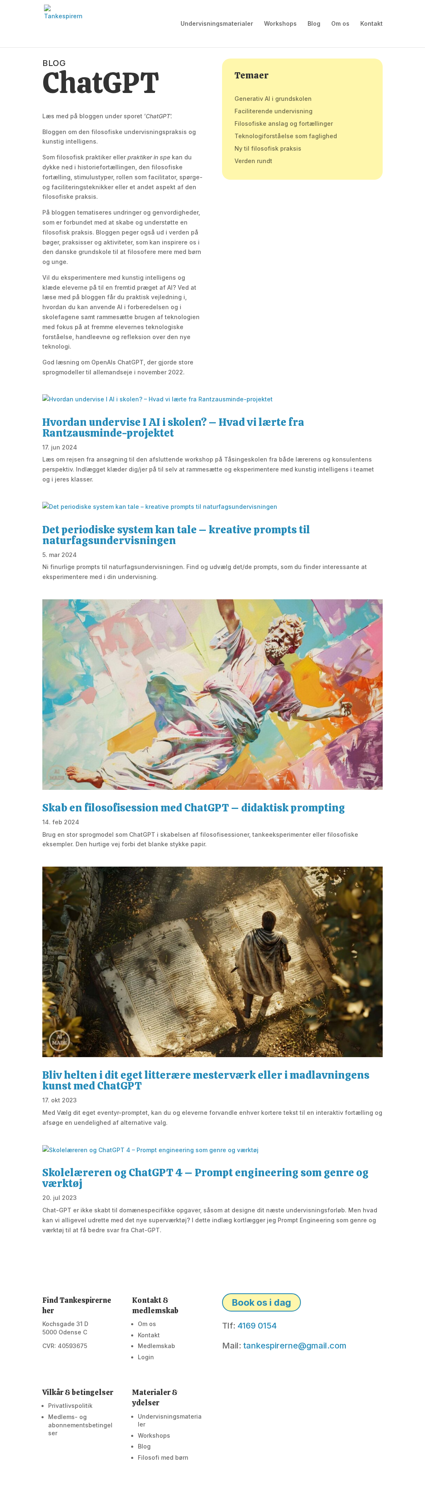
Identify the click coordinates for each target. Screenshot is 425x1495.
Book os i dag (261, 1302)
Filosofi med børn (163, 1457)
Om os (340, 24)
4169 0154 (257, 1326)
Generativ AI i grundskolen (273, 99)
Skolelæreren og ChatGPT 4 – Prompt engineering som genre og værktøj (205, 1177)
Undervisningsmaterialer (217, 24)
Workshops (280, 24)
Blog (314, 24)
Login (146, 1357)
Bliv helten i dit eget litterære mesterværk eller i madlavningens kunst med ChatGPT (205, 1080)
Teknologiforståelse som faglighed (285, 136)
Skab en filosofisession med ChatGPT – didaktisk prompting (193, 808)
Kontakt (371, 24)
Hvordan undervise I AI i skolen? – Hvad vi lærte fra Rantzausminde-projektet (173, 427)
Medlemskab (156, 1345)
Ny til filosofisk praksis (267, 149)
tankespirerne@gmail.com (295, 1346)
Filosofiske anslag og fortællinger (283, 124)
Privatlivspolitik (70, 1405)
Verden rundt (253, 161)
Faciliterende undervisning (273, 111)
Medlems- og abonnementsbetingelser (80, 1424)
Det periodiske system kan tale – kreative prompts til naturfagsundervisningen (176, 535)
